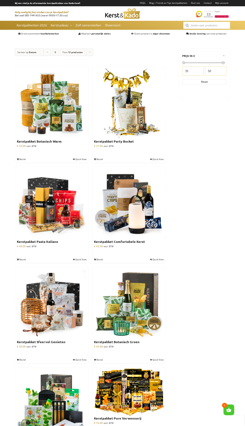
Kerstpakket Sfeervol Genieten (41, 342)
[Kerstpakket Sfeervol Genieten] (51, 303)
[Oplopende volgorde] (55, 52)
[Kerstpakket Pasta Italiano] (51, 203)
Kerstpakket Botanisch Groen (117, 342)
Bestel (22, 159)
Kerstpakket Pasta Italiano (37, 241)
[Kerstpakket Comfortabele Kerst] (128, 203)
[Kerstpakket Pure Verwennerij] (128, 392)
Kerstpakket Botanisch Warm (39, 141)
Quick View (80, 159)
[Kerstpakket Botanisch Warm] (51, 103)
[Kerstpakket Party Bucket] (128, 103)
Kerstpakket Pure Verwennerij (117, 418)
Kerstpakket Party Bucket (114, 141)
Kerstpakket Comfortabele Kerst (119, 241)
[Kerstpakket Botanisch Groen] (128, 303)
